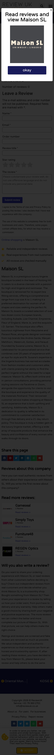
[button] (51, 10)
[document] (27, 377)
